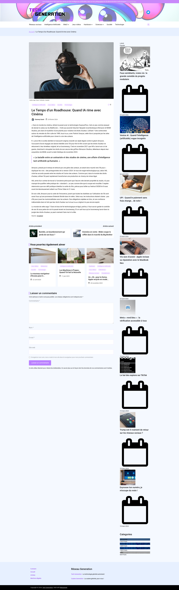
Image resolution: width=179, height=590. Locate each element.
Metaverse (44, 266)
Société (109, 25)
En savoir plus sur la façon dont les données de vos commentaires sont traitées (87, 368)
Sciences (99, 25)
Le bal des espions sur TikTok (133, 375)
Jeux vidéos (76, 25)
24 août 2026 (124, 115)
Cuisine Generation (77, 578)
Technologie (119, 25)
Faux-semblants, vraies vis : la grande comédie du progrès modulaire (133, 76)
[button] (68, 24)
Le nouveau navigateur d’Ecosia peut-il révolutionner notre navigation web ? (39, 274)
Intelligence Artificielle (52, 25)
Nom (31, 328)
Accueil (32, 572)
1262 (121, 541)
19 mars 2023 (124, 356)
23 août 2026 (124, 236)
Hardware (87, 25)
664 (121, 554)
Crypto (122, 548)
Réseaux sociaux (35, 25)
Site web (32, 348)
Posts (125, 541)
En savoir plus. (131, 1)
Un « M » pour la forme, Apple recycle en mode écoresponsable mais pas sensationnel (98, 278)
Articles (32, 575)
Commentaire (34, 301)
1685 (121, 546)
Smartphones (106, 273)
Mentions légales (35, 578)
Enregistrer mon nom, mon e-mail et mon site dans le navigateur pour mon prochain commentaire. (62, 357)
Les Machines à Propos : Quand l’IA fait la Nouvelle (70, 271)
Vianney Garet (39, 119)
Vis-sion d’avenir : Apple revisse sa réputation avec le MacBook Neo (134, 260)
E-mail (32, 338)
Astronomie (123, 539)
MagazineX (63, 587)
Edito (121, 552)
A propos (33, 569)
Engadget (40, 216)
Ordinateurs (102, 270)
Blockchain (123, 544)
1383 (121, 550)
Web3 (65, 25)
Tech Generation (76, 574)
